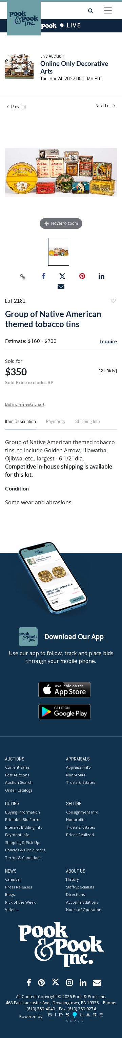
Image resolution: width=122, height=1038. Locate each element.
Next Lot (104, 106)
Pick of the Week (20, 902)
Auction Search (19, 782)
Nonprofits (75, 774)
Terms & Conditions (23, 857)
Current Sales (17, 767)
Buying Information (22, 812)
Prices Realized (80, 834)
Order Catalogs (18, 790)
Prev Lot (18, 107)
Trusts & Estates (80, 782)
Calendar (13, 879)
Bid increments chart (24, 404)
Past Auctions (17, 774)
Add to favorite (113, 301)
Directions (75, 894)
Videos (11, 909)
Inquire (108, 341)
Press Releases (18, 886)
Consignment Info (82, 812)
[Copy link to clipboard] (23, 276)
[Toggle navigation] (108, 10)
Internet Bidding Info (24, 827)
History (72, 879)
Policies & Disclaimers (25, 849)
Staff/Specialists (80, 886)
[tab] (20, 424)
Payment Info (17, 834)
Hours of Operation (83, 909)
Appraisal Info (78, 767)
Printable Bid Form (22, 819)
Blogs (10, 894)
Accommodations (82, 902)
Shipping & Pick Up (22, 842)
